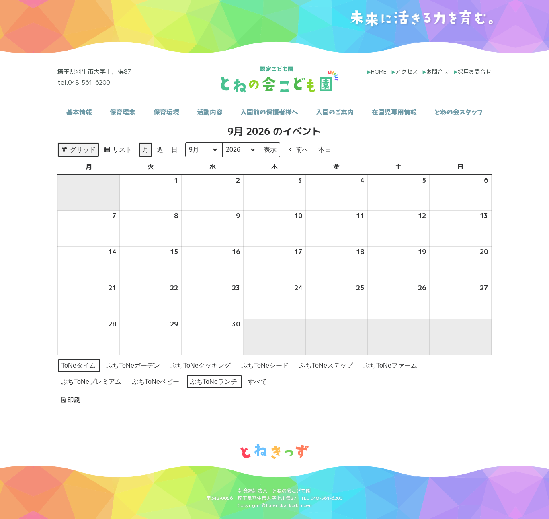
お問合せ (437, 71)
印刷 (70, 401)
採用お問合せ (475, 71)
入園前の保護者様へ (269, 44)
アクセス (406, 71)
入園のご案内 (335, 44)
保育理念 (122, 44)
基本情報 (79, 44)
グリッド (78, 151)
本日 (324, 149)
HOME (379, 71)
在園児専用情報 (394, 44)
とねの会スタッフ (458, 44)
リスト (117, 151)
